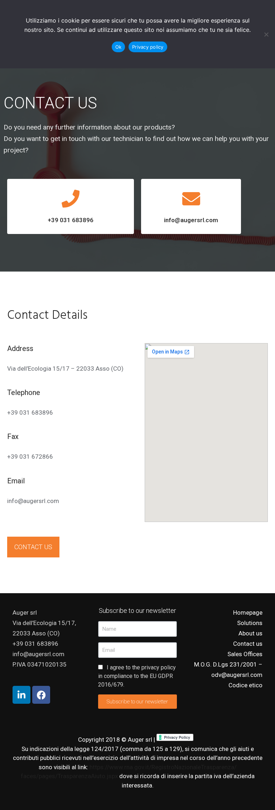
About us (250, 633)
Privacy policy (148, 47)
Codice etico (245, 685)
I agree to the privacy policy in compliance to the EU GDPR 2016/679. (137, 676)
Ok (118, 47)
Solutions (249, 622)
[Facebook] (41, 695)
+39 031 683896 (70, 220)
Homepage (247, 612)
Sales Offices (244, 654)
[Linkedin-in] (21, 695)
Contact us (247, 643)
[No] (266, 34)
